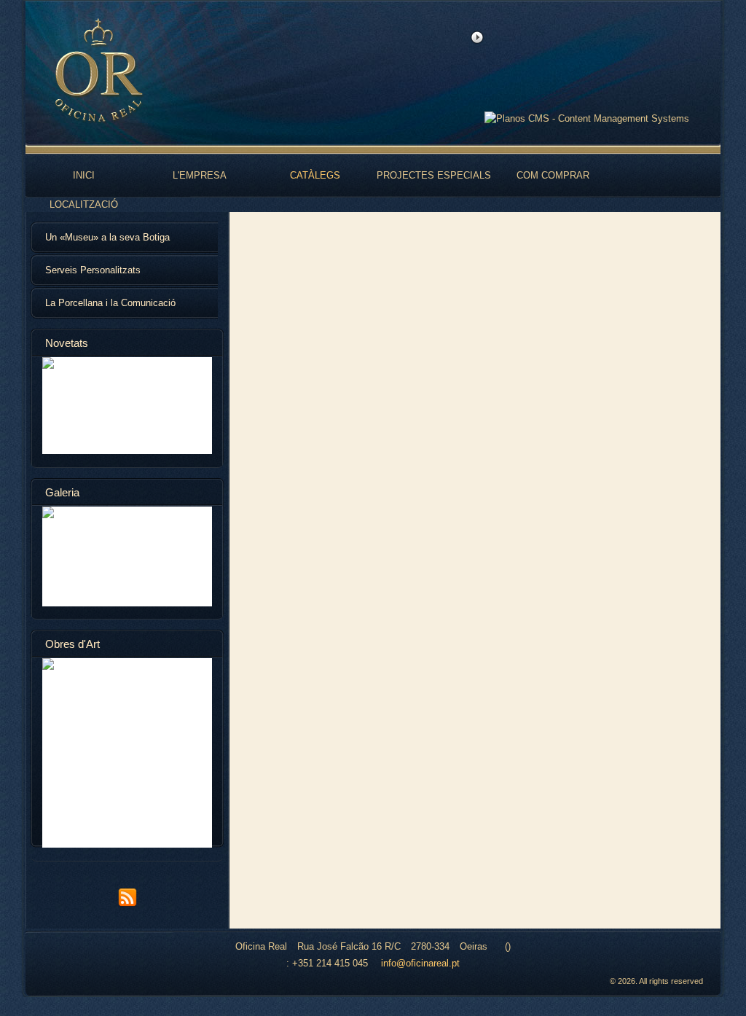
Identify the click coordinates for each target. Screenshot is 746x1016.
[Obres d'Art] (127, 753)
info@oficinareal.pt (420, 963)
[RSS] (127, 904)
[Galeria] (127, 556)
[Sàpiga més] (127, 405)
